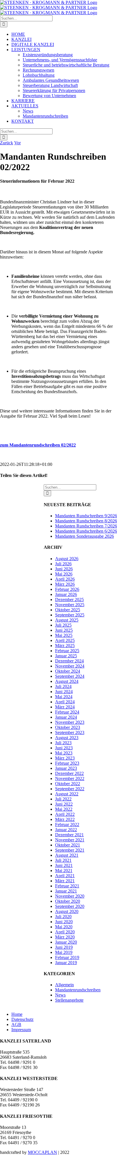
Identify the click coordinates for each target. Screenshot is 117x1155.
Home (16, 1014)
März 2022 (65, 819)
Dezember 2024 (69, 660)
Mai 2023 (63, 752)
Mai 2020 (63, 926)
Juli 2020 (63, 916)
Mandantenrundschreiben (78, 989)
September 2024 (69, 676)
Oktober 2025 (67, 609)
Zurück (6, 142)
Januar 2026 (66, 594)
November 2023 (69, 722)
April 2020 (65, 931)
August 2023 (66, 737)
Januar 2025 (66, 655)
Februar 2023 (67, 763)
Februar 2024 (67, 712)
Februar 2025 (67, 650)
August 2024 (66, 681)
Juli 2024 (63, 686)
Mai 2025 (63, 635)
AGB (16, 1024)
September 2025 (69, 614)
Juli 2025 (63, 625)
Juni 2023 (64, 747)
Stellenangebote (69, 1000)
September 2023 (69, 732)
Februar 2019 (67, 957)
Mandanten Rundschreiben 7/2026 (86, 526)
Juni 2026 (64, 568)
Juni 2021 (64, 865)
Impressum (21, 1029)
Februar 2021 (67, 885)
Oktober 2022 (67, 783)
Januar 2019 (66, 962)
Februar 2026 (67, 589)
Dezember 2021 (69, 834)
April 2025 (65, 640)
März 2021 (65, 880)
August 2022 (66, 793)
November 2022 (69, 778)
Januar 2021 (66, 891)
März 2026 (65, 584)
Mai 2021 (63, 870)
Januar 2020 (66, 942)
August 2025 (66, 620)
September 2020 (69, 906)
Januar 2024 (66, 717)
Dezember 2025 (69, 599)
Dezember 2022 (69, 773)
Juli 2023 (63, 742)
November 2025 (69, 604)
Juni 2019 (64, 947)
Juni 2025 (64, 630)
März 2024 (65, 706)
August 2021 (66, 855)
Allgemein (64, 984)
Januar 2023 (66, 768)
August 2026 (66, 558)
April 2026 (65, 579)
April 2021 (65, 875)
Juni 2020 (64, 921)
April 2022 (65, 814)
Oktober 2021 (67, 845)
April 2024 (65, 701)
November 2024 (69, 666)
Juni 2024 (64, 691)
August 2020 (66, 911)
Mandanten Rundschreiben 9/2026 (86, 515)
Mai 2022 (63, 809)
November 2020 (69, 896)
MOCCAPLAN (42, 1152)
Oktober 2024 (67, 671)
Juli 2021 (63, 860)
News (60, 995)
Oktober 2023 (67, 727)
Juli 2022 (63, 799)
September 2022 (69, 788)
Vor (17, 142)
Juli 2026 (63, 563)
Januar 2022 (66, 829)
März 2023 (65, 758)
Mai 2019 (63, 952)
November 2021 (69, 839)
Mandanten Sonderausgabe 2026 (84, 536)
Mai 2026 (63, 574)
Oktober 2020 (67, 901)
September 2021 (69, 850)
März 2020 (65, 937)
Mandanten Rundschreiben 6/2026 (86, 531)
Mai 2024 (63, 696)
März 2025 (65, 645)
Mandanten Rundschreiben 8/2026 (86, 520)
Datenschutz (22, 1019)
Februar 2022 (67, 824)
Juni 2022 (64, 804)
